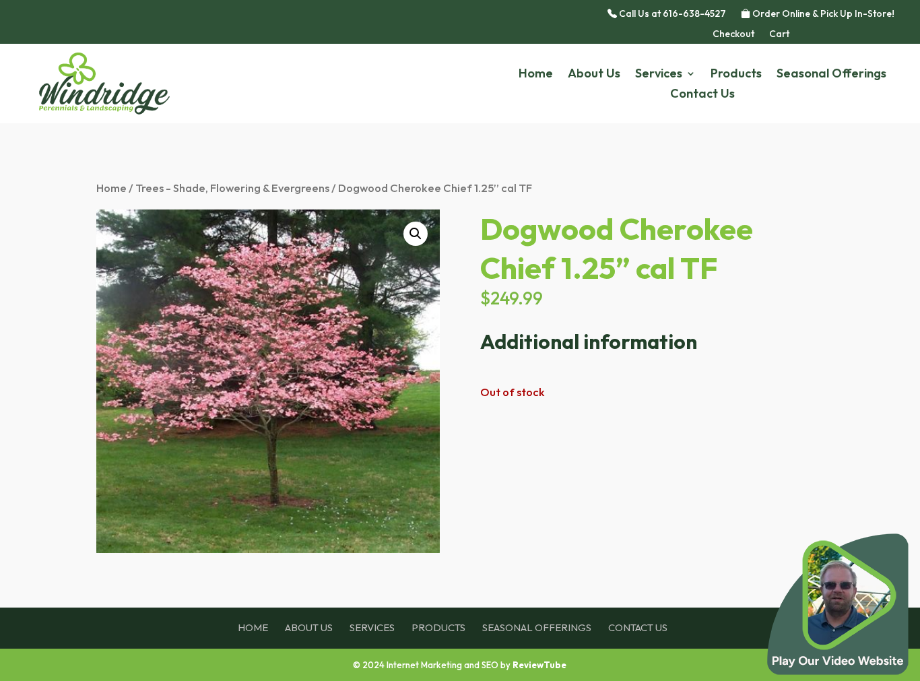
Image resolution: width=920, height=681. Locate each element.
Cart (779, 34)
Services (658, 75)
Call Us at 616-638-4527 (671, 14)
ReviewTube (539, 664)
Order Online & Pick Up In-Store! (822, 14)
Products (736, 75)
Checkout (733, 34)
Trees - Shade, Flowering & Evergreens (232, 188)
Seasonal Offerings (831, 75)
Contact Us (702, 95)
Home (536, 75)
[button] (415, 234)
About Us (594, 75)
